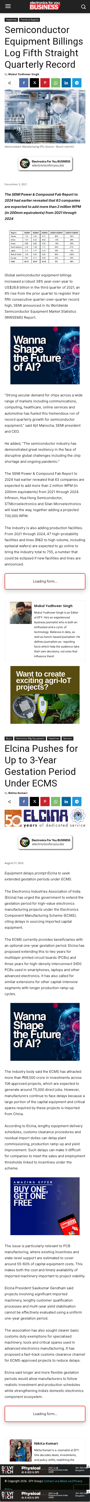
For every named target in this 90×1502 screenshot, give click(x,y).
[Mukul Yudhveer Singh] (21, 631)
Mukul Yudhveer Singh (23, 74)
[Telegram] (76, 82)
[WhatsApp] (55, 82)
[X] (34, 82)
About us (65, 1481)
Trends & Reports (30, 19)
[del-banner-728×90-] (45, 1500)
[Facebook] (23, 82)
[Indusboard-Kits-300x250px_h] (45, 723)
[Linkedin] (66, 82)
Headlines (11, 19)
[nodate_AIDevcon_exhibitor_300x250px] (45, 383)
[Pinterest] (45, 82)
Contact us (51, 1481)
